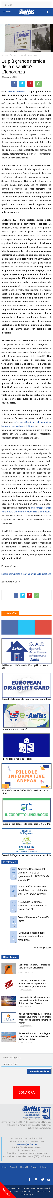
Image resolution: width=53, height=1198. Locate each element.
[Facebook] (29, 1179)
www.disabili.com (16, 91)
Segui (9, 621)
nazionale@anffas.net (27, 1144)
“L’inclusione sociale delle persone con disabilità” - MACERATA (31, 936)
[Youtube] (49, 1179)
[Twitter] (42, 1179)
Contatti (13, 1167)
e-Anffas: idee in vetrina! (15, 729)
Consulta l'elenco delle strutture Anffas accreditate (26, 699)
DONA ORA (26, 1092)
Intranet (44, 1167)
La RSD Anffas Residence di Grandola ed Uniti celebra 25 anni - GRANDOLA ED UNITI (32, 890)
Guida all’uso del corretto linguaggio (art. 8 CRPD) (27, 824)
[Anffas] (37, 1112)
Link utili (24, 1167)
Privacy (34, 1167)
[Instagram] (36, 1179)
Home (4, 1167)
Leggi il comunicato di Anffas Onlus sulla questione (26, 574)
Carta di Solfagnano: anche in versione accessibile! (26, 855)
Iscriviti (43, 621)
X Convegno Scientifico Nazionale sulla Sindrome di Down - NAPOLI (32, 906)
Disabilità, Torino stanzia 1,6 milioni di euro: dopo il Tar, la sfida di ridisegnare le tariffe (33, 983)
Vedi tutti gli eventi (43, 947)
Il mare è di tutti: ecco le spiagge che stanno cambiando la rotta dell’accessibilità (34, 1036)
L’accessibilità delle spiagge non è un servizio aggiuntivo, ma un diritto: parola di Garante (34, 1000)
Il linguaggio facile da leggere (17, 759)
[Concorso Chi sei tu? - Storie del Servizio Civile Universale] (8, 968)
